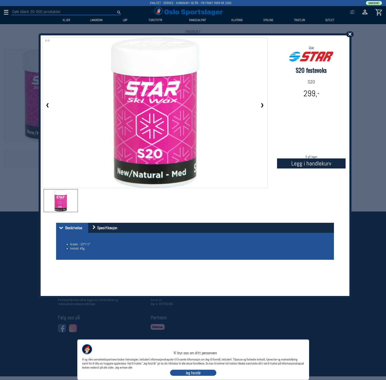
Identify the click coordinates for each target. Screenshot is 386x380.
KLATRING (237, 20)
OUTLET (329, 20)
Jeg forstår (193, 372)
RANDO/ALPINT (197, 20)
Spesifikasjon (106, 227)
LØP (125, 20)
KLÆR (66, 20)
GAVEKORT (374, 3)
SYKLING (268, 20)
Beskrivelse (72, 227)
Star (311, 47)
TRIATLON (299, 20)
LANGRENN (96, 20)
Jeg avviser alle (123, 367)
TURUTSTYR (155, 20)
